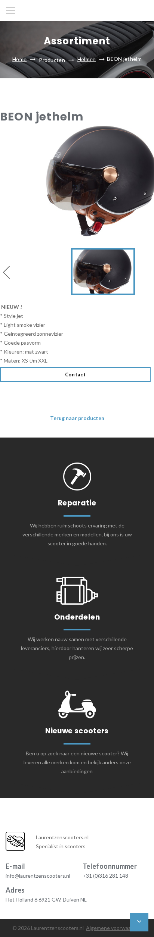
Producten (52, 59)
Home (19, 59)
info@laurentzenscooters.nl (38, 875)
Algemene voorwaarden (114, 928)
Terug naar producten (77, 418)
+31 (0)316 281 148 (105, 875)
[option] (77, 245)
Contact (75, 374)
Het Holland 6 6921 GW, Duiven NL (46, 899)
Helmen (86, 59)
